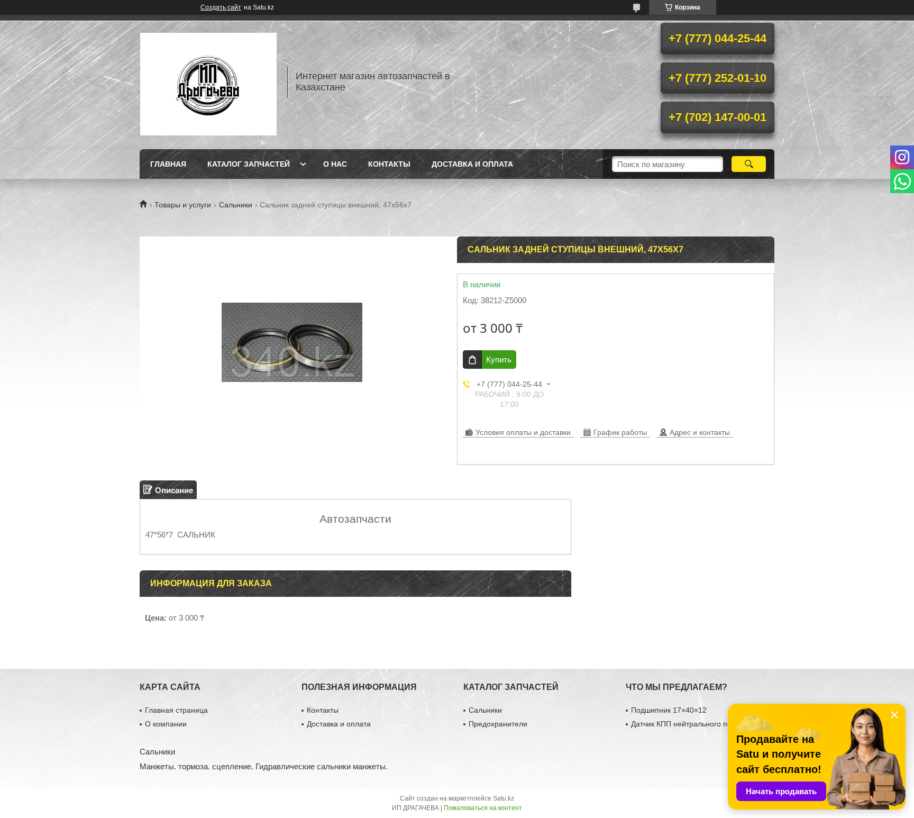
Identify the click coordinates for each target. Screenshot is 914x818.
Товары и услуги (182, 205)
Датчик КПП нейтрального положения (696, 724)
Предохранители (498, 724)
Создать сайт (220, 7)
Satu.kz (503, 798)
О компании (166, 724)
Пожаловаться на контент (483, 808)
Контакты (389, 164)
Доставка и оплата (472, 164)
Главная (168, 164)
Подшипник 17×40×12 (669, 710)
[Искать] (749, 164)
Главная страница (176, 710)
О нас (335, 164)
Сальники (235, 205)
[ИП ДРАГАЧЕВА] (208, 82)
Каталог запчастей (248, 164)
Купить (498, 359)
